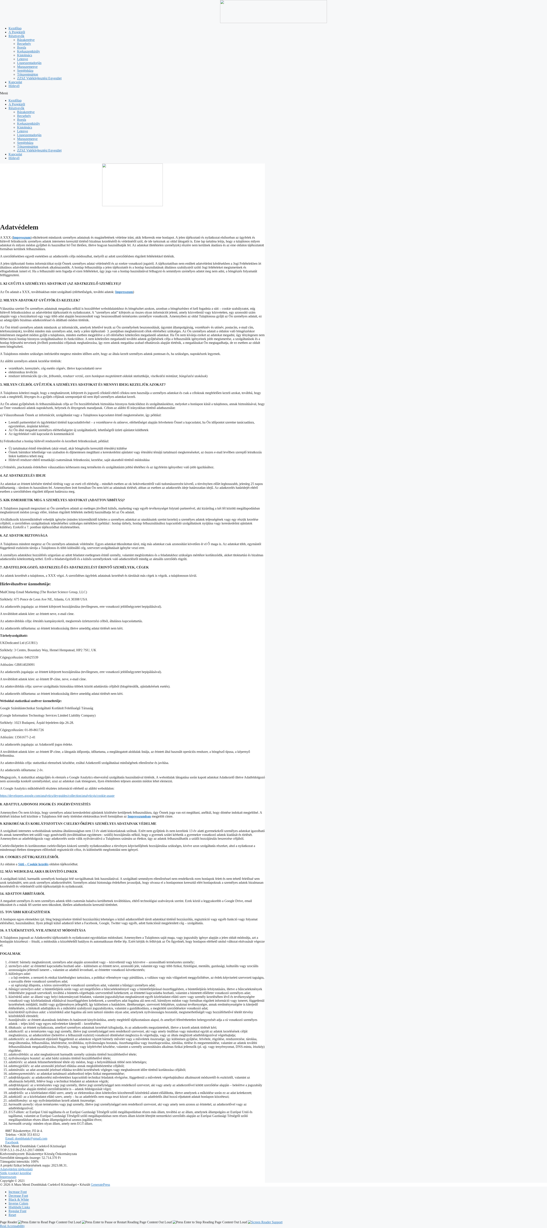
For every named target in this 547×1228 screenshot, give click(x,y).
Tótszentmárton (27, 74)
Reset (12, 1215)
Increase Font (18, 1192)
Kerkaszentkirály (28, 51)
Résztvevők (16, 36)
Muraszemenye (27, 67)
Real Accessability (12, 1226)
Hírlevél (14, 86)
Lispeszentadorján (29, 63)
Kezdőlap (15, 28)
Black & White (19, 1199)
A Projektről (17, 32)
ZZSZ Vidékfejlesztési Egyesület (39, 78)
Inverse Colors (18, 1203)
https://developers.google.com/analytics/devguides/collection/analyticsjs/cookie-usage (57, 795)
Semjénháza (25, 70)
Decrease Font (18, 1195)
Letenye (22, 59)
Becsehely (24, 43)
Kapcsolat (15, 82)
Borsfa (21, 47)
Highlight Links (19, 1207)
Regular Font (17, 1211)
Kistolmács (24, 55)
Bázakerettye (26, 40)
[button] (273, 93)
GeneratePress (100, 1184)
